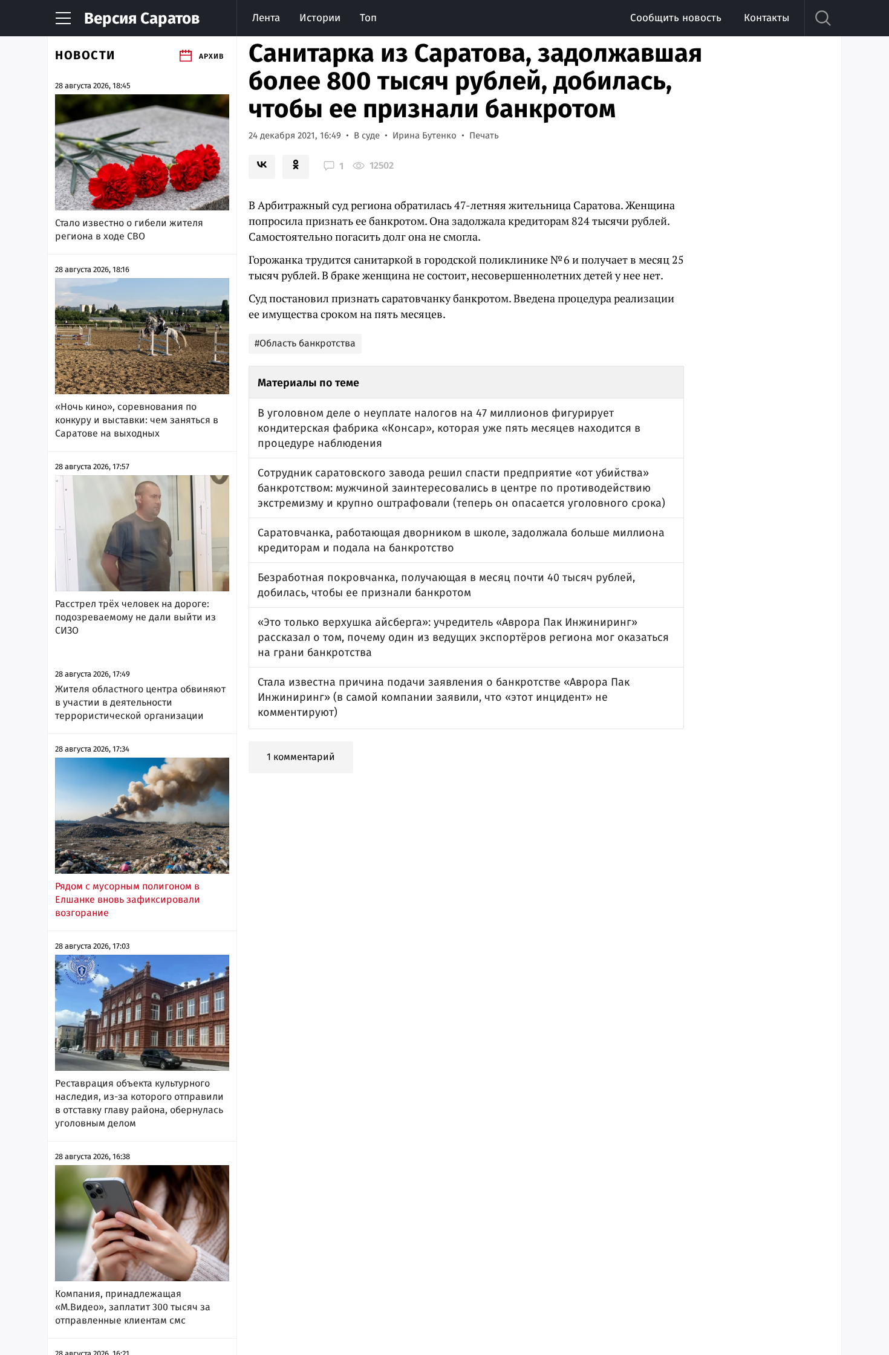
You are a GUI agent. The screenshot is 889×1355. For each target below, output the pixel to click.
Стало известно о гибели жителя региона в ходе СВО (129, 229)
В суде (367, 135)
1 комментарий (301, 756)
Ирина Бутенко (424, 135)
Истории (319, 17)
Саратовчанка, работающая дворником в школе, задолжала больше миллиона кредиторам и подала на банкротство (461, 540)
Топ (368, 17)
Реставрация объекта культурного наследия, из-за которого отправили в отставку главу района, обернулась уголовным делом (139, 1103)
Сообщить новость (675, 17)
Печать (484, 135)
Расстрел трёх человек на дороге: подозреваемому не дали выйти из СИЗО (135, 617)
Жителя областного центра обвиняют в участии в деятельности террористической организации (140, 702)
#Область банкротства (305, 343)
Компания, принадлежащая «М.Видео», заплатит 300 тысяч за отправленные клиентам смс (132, 1307)
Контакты (766, 17)
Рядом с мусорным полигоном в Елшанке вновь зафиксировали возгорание (127, 899)
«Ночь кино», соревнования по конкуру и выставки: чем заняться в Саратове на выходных (136, 420)
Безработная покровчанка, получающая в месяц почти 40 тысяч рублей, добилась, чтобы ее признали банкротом (446, 585)
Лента (266, 17)
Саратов (142, 18)
